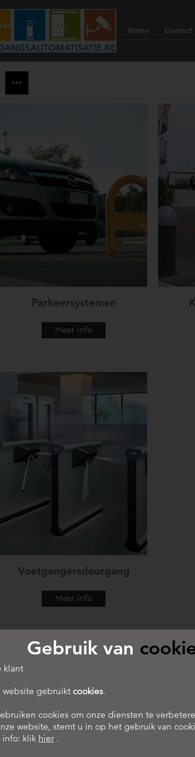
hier (46, 738)
